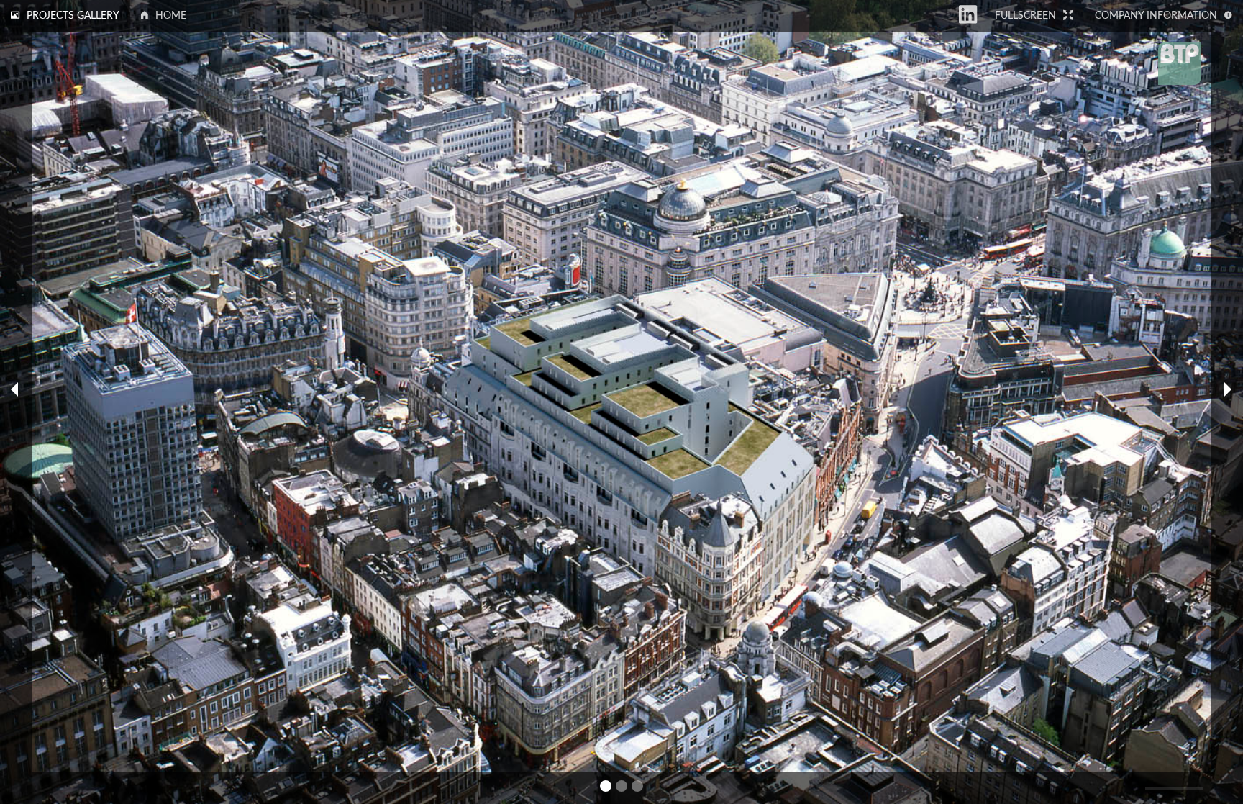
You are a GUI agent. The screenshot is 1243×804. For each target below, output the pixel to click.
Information (1156, 16)
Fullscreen (1025, 16)
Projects (73, 16)
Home (170, 16)
